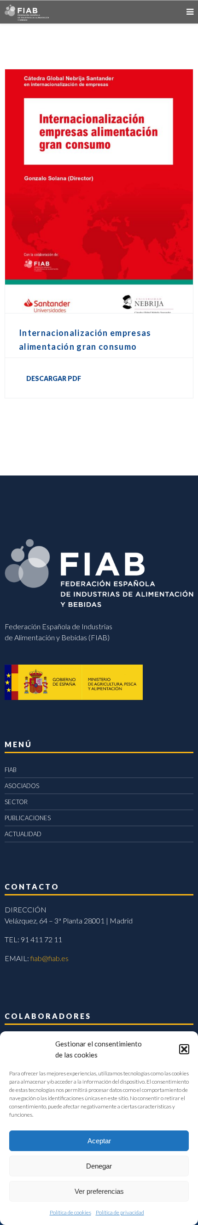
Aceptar (99, 1141)
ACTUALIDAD (23, 834)
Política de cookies (70, 1212)
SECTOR (16, 801)
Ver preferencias (99, 1191)
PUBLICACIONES (28, 818)
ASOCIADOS (22, 785)
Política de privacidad (120, 1212)
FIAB (11, 769)
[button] (184, 1049)
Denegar (99, 1166)
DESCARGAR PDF (53, 378)
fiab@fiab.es (49, 958)
